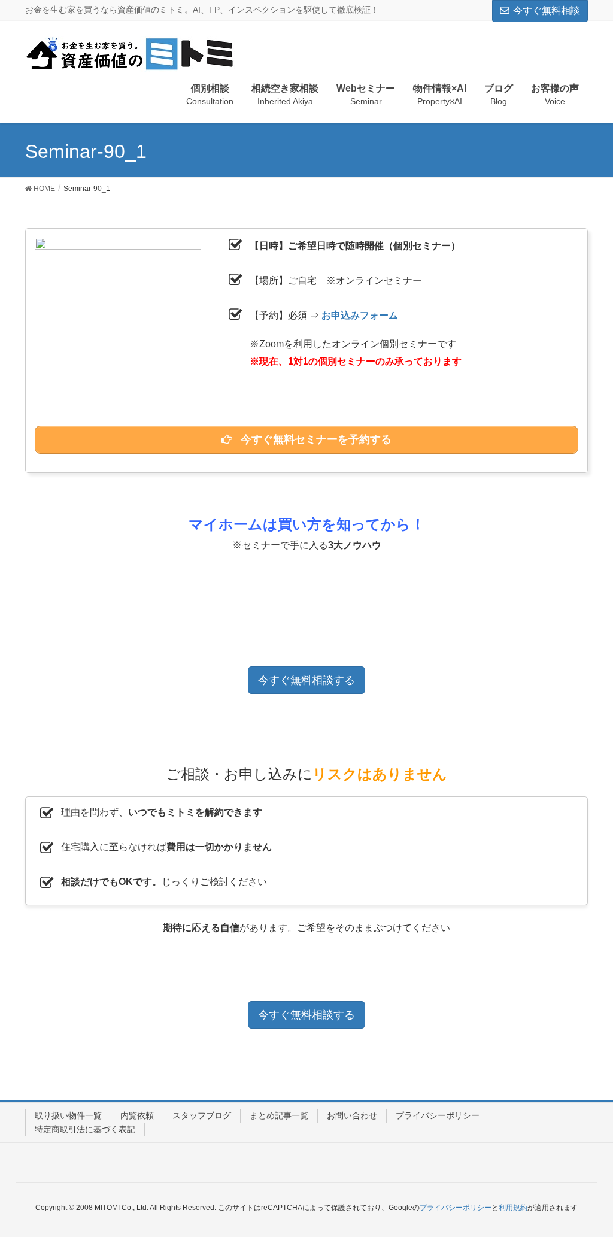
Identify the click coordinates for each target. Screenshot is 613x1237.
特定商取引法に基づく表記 (85, 1129)
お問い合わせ (352, 1115)
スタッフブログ (201, 1115)
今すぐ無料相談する (306, 680)
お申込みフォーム (359, 315)
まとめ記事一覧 (279, 1115)
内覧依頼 (137, 1115)
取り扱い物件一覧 (68, 1115)
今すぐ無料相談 (546, 10)
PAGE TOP (587, 1189)
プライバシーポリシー (438, 1115)
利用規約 (513, 1207)
